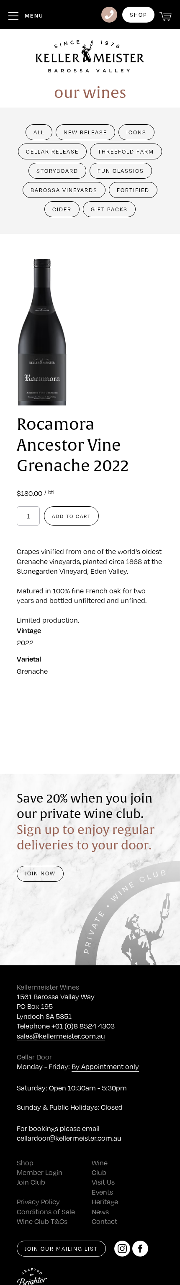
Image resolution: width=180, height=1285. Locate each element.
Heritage (105, 1201)
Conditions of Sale (46, 1211)
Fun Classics (121, 170)
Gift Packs (109, 209)
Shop (138, 14)
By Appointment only (105, 1066)
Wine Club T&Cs (42, 1221)
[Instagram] (122, 1249)
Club (99, 1172)
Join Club (31, 1182)
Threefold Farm (126, 151)
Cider (62, 209)
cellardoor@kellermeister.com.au (69, 1138)
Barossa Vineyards (64, 190)
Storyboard (57, 170)
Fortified (133, 190)
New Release (85, 132)
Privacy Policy (38, 1201)
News (100, 1211)
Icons (136, 132)
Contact (104, 1221)
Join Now (40, 873)
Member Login (39, 1172)
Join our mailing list (61, 1248)
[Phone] (109, 15)
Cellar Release (52, 151)
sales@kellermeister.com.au (61, 1036)
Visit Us (103, 1182)
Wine (100, 1162)
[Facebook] (140, 1249)
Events (102, 1192)
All (38, 132)
